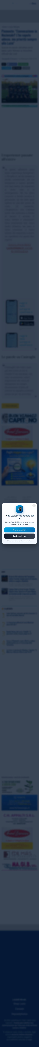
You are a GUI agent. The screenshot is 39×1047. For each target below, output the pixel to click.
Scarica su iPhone (19, 536)
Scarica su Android (19, 530)
